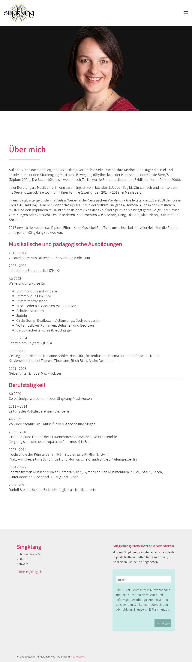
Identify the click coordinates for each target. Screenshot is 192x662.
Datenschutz (79, 656)
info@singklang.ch (29, 571)
